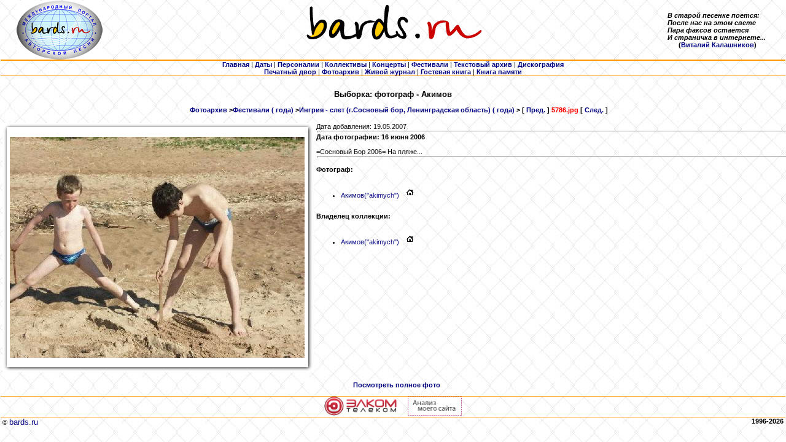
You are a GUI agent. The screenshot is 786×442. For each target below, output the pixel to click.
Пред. (535, 110)
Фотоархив (208, 110)
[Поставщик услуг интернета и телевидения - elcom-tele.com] (360, 413)
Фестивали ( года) (263, 110)
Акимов (370, 195)
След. (594, 110)
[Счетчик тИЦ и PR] (435, 413)
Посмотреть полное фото (396, 385)
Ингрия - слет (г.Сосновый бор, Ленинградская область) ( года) (407, 110)
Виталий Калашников (717, 44)
